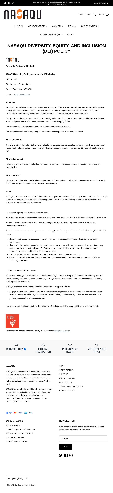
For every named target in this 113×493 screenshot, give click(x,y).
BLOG (70, 34)
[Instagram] (13, 3)
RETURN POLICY (67, 390)
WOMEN (56, 26)
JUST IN (18, 26)
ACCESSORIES (89, 26)
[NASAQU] (22, 14)
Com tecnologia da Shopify (27, 485)
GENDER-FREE (36, 26)
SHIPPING (63, 374)
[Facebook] (9, 3)
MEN (70, 26)
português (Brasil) (100, 3)
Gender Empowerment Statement (20, 429)
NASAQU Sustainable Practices (19, 433)
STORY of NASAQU (50, 34)
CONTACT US (65, 382)
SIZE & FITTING (66, 370)
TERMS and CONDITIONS (71, 386)
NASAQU (14, 485)
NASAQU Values (13, 425)
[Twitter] (5, 3)
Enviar (65, 447)
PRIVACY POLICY (67, 378)
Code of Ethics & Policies (16, 441)
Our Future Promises (15, 437)
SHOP (62, 366)
